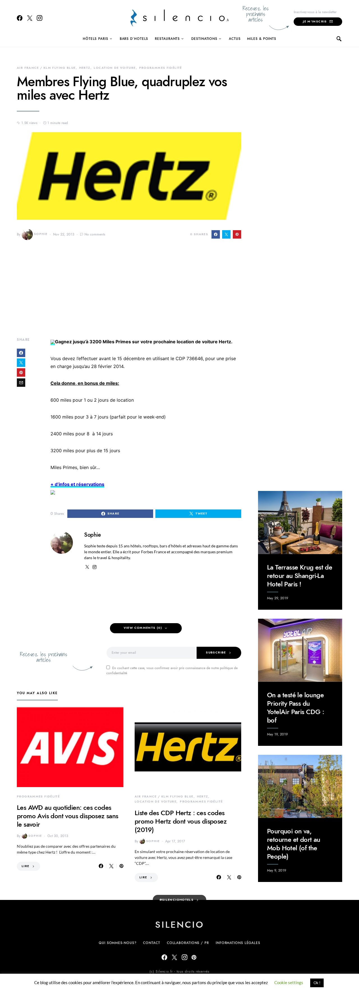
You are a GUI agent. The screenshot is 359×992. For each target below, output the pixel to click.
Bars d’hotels (134, 38)
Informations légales (238, 943)
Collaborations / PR (188, 943)
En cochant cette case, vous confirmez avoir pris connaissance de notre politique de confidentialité (172, 670)
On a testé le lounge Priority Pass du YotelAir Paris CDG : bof (295, 707)
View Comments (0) (143, 628)
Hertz (85, 68)
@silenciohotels (177, 900)
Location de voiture (114, 68)
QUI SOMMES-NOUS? (117, 943)
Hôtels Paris (95, 38)
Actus (235, 38)
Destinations (204, 38)
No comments (94, 234)
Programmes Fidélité (160, 68)
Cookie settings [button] (288, 982)
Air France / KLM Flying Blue (46, 68)
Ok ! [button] (317, 982)
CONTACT (151, 943)
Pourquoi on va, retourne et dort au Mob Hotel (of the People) (293, 843)
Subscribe (216, 652)
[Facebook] (19, 18)
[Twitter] (30, 18)
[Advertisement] (129, 292)
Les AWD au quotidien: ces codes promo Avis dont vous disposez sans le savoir (67, 816)
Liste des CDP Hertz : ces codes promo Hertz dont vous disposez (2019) (181, 821)
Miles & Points (261, 38)
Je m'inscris (315, 21)
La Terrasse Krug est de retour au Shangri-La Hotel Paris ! (299, 576)
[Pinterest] (194, 957)
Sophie (40, 234)
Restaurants (167, 38)
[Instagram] (39, 18)
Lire (25, 866)
